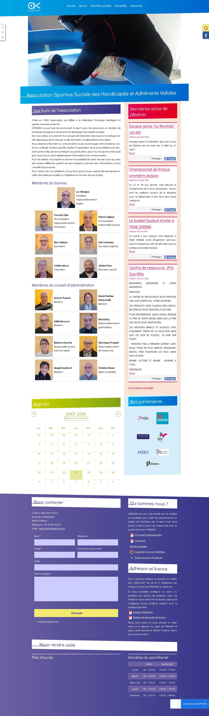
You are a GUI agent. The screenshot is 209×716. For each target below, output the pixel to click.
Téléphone (82, 536)
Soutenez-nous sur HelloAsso (206, 28)
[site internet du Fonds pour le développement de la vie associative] (162, 453)
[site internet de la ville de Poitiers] (153, 465)
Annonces (136, 6)
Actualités (121, 6)
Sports (83, 6)
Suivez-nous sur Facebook (206, 35)
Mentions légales (138, 546)
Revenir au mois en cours (76, 418)
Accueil (71, 6)
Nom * (37, 536)
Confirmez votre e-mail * (89, 548)
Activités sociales (101, 6)
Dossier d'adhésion (143, 612)
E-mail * (38, 548)
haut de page (3, 27)
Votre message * (42, 573)
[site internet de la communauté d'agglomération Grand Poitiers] (143, 437)
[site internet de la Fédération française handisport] (162, 437)
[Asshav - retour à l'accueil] (34, 7)
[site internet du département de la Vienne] (162, 419)
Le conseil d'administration (148, 534)
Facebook (170, 158)
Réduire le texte (3, 32)
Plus (132, 153)
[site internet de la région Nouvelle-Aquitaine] (143, 419)
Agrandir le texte (3, 38)
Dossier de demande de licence (149, 617)
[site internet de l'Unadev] (143, 453)
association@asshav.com (52, 528)
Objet (37, 561)
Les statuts (140, 540)
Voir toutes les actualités (140, 387)
